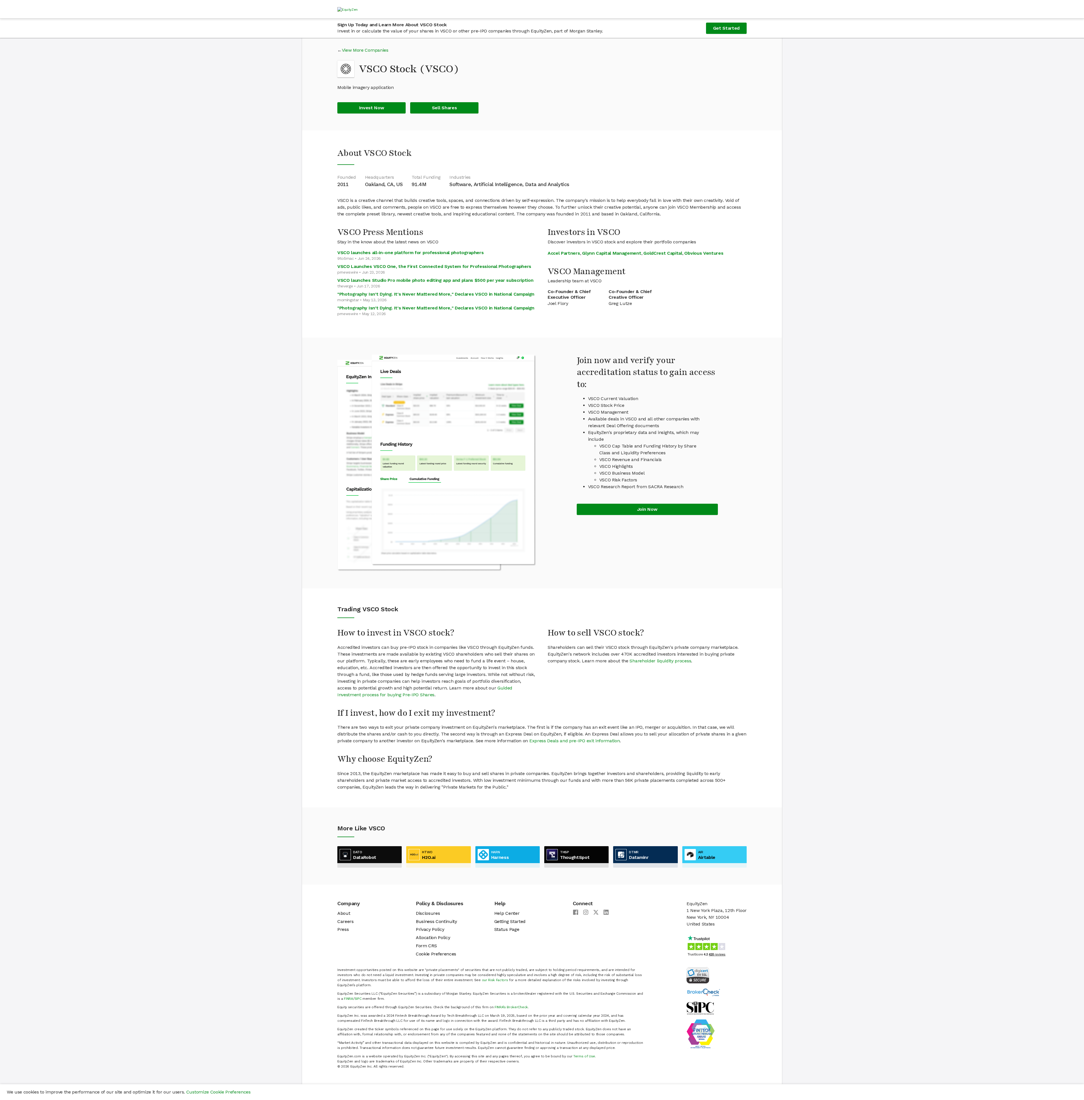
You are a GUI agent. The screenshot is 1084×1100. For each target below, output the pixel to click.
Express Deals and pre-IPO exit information (574, 740)
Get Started (726, 28)
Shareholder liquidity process (660, 661)
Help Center (506, 913)
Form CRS (426, 945)
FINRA (348, 999)
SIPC (358, 999)
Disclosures (428, 913)
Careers (345, 921)
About (343, 913)
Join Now (647, 509)
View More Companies (365, 50)
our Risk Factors (495, 980)
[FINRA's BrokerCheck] (703, 992)
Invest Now (371, 107)
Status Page (506, 929)
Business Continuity (436, 921)
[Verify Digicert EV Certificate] (698, 974)
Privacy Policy (430, 929)
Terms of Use (584, 1056)
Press (343, 929)
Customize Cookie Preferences (218, 1092)
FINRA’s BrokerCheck (511, 1007)
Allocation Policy (433, 937)
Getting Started (510, 921)
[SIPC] (700, 1007)
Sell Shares (444, 107)
